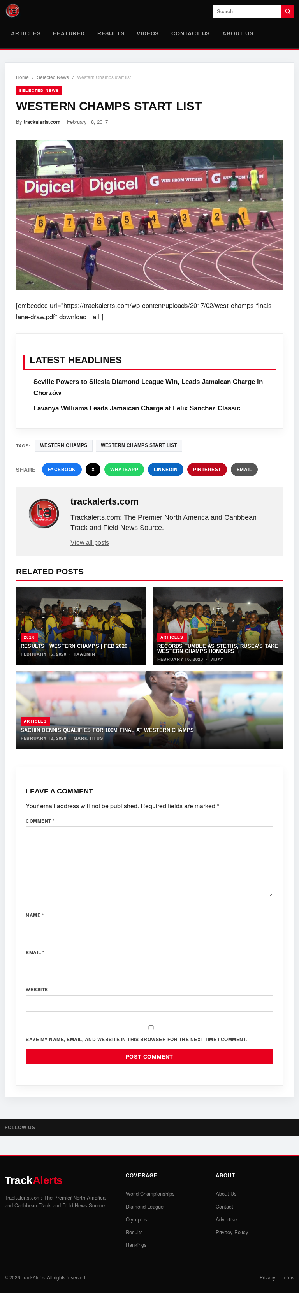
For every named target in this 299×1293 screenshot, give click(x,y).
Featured (68, 33)
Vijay (216, 659)
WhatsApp (124, 469)
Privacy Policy (232, 1232)
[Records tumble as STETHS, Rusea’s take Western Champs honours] (218, 626)
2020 (29, 637)
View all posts (89, 542)
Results (111, 33)
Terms (287, 1277)
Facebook (62, 469)
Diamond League (145, 1206)
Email (244, 469)
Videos (148, 33)
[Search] (287, 11)
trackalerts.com (42, 121)
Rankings (136, 1244)
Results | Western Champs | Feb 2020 (74, 646)
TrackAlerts (33, 1277)
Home (22, 77)
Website (37, 989)
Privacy (267, 1277)
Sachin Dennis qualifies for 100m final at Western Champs (107, 730)
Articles (25, 33)
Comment (40, 820)
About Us (237, 33)
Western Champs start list (139, 445)
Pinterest (207, 469)
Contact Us (190, 33)
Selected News (53, 77)
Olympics (136, 1219)
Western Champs (64, 445)
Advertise (226, 1219)
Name (35, 914)
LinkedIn (166, 469)
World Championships (150, 1193)
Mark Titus (88, 738)
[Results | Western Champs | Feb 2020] (81, 626)
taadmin (84, 654)
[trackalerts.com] (44, 514)
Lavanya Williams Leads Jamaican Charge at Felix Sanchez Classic (136, 408)
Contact (224, 1206)
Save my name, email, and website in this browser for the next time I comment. (136, 1039)
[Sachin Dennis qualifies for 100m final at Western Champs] (149, 710)
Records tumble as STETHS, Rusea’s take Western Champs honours (217, 648)
